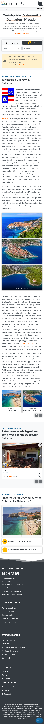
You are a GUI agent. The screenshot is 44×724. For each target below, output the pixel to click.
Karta (33, 43)
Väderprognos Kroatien (10, 608)
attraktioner (12, 43)
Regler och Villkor (8, 595)
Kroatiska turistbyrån (9, 611)
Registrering (7, 694)
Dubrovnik (5, 119)
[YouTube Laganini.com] (12, 574)
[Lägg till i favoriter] (40, 445)
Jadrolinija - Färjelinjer (10, 619)
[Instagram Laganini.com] (8, 574)
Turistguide (5, 9)
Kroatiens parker (8, 615)
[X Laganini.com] (17, 574)
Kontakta (5, 671)
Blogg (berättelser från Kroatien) (13, 647)
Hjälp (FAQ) (6, 678)
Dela (40, 9)
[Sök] (23, 3)
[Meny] (40, 3)
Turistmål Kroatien (8, 640)
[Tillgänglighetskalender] (39, 476)
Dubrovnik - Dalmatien (22, 33)
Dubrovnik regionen (29, 343)
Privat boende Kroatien (10, 651)
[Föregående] (36, 415)
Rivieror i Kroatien (8, 654)
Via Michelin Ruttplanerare (11, 622)
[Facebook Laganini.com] (3, 574)
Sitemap (19, 595)
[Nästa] (40, 415)
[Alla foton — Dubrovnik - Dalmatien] (22, 277)
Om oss (4, 675)
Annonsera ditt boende (11, 687)
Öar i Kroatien (7, 658)
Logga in (6, 690)
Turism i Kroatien (8, 626)
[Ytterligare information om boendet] (39, 473)
